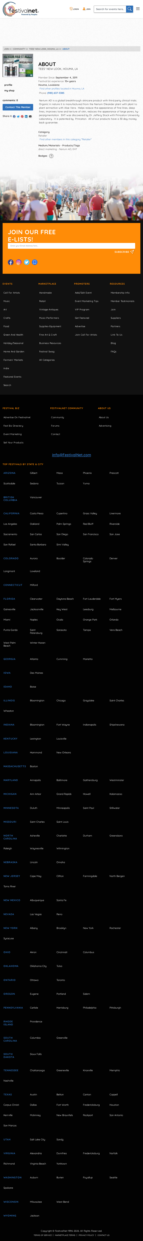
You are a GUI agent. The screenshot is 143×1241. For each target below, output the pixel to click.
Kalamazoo (116, 794)
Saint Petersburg (36, 631)
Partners (115, 326)
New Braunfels (65, 1115)
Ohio (6, 952)
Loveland (35, 571)
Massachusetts (13, 766)
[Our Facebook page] (10, 262)
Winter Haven (37, 642)
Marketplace (47, 283)
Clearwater (36, 598)
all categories (47, 359)
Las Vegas (36, 914)
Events (8, 283)
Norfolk (114, 1153)
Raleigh (7, 848)
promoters (82, 283)
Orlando (114, 619)
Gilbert (33, 473)
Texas (7, 1094)
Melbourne (115, 609)
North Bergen (117, 876)
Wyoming (9, 1215)
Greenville (62, 1037)
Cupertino (62, 513)
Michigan (10, 794)
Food (6, 326)
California (11, 513)
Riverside (115, 523)
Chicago (61, 700)
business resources (50, 343)
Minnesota (11, 808)
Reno (59, 914)
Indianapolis (89, 724)
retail (42, 301)
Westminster (117, 780)
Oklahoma (10, 966)
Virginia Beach (38, 1163)
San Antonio (116, 1115)
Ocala (60, 619)
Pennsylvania (13, 1007)
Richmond (9, 1163)
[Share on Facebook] (14, 116)
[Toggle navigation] (138, 8)
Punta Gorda (10, 630)
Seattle (113, 1177)
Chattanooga (37, 1070)
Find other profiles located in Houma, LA (62, 88)
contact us (103, 1235)
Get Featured (82, 317)
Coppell (114, 1094)
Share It (7, 116)
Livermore (115, 513)
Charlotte (62, 835)
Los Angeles (10, 523)
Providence (36, 1021)
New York (10, 928)
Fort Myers (116, 598)
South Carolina (10, 1039)
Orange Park (90, 619)
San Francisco (91, 534)
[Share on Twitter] (18, 116)
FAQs (113, 351)
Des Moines (36, 672)
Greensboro (116, 835)
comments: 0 (10, 100)
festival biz (11, 408)
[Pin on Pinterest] (22, 116)
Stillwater (115, 808)
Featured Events (12, 376)
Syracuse (8, 938)
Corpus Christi (11, 1104)
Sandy (60, 1139)
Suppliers (116, 317)
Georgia (9, 659)
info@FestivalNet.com (71, 454)
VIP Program (82, 309)
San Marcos (10, 1125)
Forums (55, 425)
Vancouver (36, 497)
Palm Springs (64, 523)
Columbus (88, 952)
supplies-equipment (50, 326)
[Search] (129, 9)
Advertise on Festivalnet (16, 417)
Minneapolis (63, 808)
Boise (33, 686)
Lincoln (34, 862)
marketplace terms (65, 1235)
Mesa (60, 473)
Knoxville (88, 1070)
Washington (12, 1177)
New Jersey (11, 876)
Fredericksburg (91, 1104)
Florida (9, 598)
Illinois (9, 700)
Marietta (87, 659)
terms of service (43, 1235)
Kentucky (10, 738)
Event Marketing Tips (87, 301)
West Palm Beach (9, 644)
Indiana (8, 724)
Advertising (105, 425)
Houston (114, 1104)
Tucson (60, 483)
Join (113, 309)
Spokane (8, 1187)
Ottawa (34, 980)
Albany (34, 928)
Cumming (62, 659)
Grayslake (88, 700)
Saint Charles (117, 700)
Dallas (33, 1104)
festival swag (46, 351)
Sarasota (61, 630)
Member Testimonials (122, 301)
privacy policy (86, 1235)
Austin (33, 1094)
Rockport (88, 1115)
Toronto (61, 980)
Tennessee (10, 1070)
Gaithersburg (90, 780)
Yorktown (62, 1163)
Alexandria (36, 1153)
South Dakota (8, 1055)
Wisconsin (10, 1201)
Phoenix (87, 473)
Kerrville (8, 1115)
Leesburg (88, 609)
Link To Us (116, 334)
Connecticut (12, 585)
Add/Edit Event (83, 292)
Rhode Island (8, 1023)
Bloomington (37, 700)
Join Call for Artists (86, 334)
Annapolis (35, 780)
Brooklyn (61, 928)
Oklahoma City (38, 966)
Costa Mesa (36, 513)
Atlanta (34, 659)
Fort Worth (63, 1104)
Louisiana (10, 752)
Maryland (10, 780)
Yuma (86, 483)
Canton (87, 1094)
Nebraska (10, 862)
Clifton (60, 876)
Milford (34, 585)
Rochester (115, 928)
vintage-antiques (48, 309)
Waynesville (36, 848)
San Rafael (9, 544)
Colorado (11, 558)
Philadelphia (89, 1007)
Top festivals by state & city (23, 464)
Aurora (33, 558)
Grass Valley (90, 513)
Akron (33, 952)
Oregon (9, 993)
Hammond (36, 752)
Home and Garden (13, 351)
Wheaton (8, 710)
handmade (45, 292)
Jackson (34, 1215)
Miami (6, 619)
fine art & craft (48, 334)
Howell (87, 794)
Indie (6, 368)
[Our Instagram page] (18, 262)
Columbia (35, 1037)
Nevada (8, 914)
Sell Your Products (13, 442)
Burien (60, 1177)
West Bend (63, 1201)
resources (117, 283)
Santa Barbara (38, 544)
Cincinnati (62, 952)
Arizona (9, 473)
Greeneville (63, 1070)
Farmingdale (90, 876)
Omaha (61, 862)
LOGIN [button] (76, 9)
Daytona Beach (65, 598)
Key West (62, 609)
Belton (60, 1094)
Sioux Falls (36, 1054)
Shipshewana (117, 724)
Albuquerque (37, 900)
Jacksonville (36, 609)
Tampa (87, 630)
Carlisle (34, 1007)
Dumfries (62, 1153)
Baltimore (62, 780)
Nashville (8, 1080)
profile (8, 84)
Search (7, 385)
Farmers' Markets (13, 359)
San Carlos (36, 534)
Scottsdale (9, 483)
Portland (61, 993)
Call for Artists (11, 292)
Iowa (7, 672)
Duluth (33, 808)
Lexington (35, 738)
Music (6, 301)
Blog (113, 343)
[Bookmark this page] (34, 262)
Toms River (9, 886)
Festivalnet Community (66, 408)
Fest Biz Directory (13, 425)
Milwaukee (36, 1201)
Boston (34, 766)
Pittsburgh (115, 1007)
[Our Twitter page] (26, 262)
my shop (9, 90)
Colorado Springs (88, 560)
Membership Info (120, 292)
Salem (86, 993)
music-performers (49, 317)
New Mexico (11, 900)
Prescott (114, 473)
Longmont (9, 571)
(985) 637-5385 (55, 93)
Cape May (35, 876)
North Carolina (10, 837)
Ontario (9, 980)
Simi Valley (63, 544)
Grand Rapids (64, 794)
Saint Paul (88, 808)
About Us (104, 408)
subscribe (122, 252)
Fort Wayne (63, 724)
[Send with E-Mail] (30, 116)
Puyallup (88, 1177)
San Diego (62, 534)
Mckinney (35, 1115)
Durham (87, 835)
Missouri (9, 821)
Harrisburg (62, 1007)
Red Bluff (88, 523)
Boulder (61, 558)
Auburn (34, 1177)
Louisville (61, 738)
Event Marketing (12, 434)
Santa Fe (61, 900)
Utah (7, 1139)
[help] (51, 155)
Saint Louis (63, 821)
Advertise (80, 326)
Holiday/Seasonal (13, 343)
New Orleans (64, 752)
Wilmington (63, 848)
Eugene (34, 993)
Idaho (7, 686)
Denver (114, 558)
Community (57, 417)
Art (5, 309)
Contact (55, 434)
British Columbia (10, 499)
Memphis (115, 1070)
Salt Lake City (37, 1139)
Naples (34, 619)
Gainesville (9, 609)
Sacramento (10, 534)
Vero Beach (116, 630)
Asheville (35, 835)
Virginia (9, 1153)
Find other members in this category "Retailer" (66, 139)
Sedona (34, 483)
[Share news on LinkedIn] (26, 116)
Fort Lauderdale (92, 598)
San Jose (115, 534)
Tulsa (59, 966)
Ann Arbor (35, 794)
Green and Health (13, 334)
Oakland (34, 523)
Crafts (6, 317)
